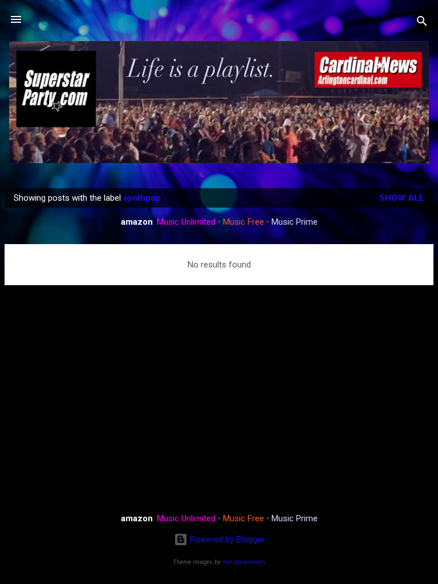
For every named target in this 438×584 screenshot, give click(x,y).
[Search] (422, 23)
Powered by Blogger (226, 539)
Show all (401, 198)
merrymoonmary (244, 562)
